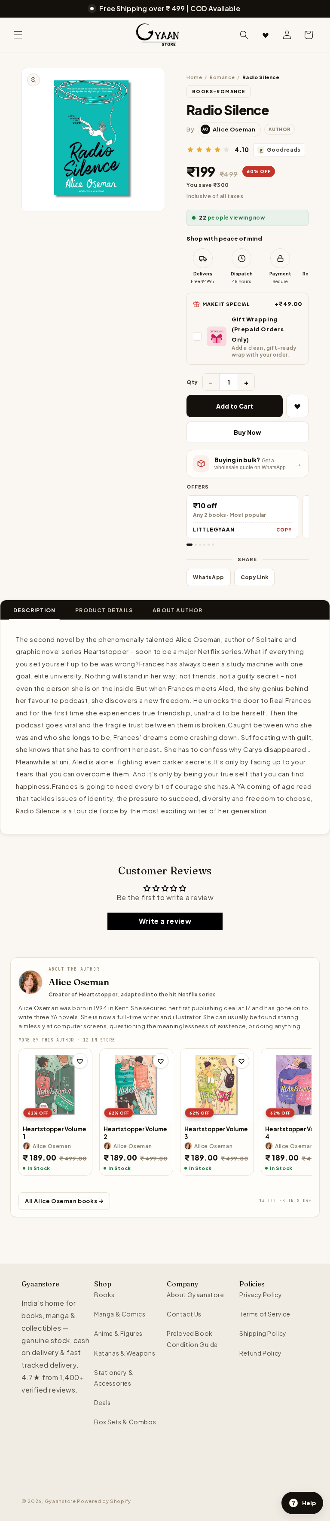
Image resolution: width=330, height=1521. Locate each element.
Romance (222, 77)
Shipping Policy (263, 1333)
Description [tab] (34, 610)
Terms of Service (264, 1314)
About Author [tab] (177, 610)
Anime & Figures (118, 1333)
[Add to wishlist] (80, 1061)
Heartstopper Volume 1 (54, 1132)
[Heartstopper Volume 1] (55, 1085)
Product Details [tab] (104, 610)
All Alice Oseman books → (64, 1200)
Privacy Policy (260, 1294)
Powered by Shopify (104, 1501)
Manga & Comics (119, 1314)
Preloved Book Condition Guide (192, 1338)
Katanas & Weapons (124, 1353)
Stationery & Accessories (113, 1377)
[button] (18, 34)
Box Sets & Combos (125, 1422)
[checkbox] (247, 337)
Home (194, 77)
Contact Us (184, 1314)
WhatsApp (208, 577)
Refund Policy (260, 1353)
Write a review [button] (165, 920)
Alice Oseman (79, 981)
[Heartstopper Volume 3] (217, 1085)
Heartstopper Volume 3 (216, 1132)
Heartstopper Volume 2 (135, 1132)
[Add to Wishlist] (297, 406)
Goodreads (280, 149)
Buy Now (247, 432)
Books (104, 1294)
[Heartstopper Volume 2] (136, 1085)
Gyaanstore (60, 1501)
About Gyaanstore (195, 1294)
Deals (102, 1402)
